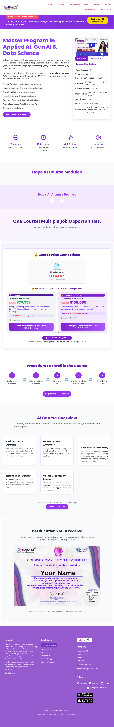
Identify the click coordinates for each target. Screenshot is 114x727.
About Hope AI (82, 651)
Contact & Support (47, 659)
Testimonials (74, 4)
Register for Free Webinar (57, 394)
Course (61, 4)
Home (51, 4)
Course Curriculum (48, 649)
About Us (107, 4)
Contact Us (90, 10)
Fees (86, 4)
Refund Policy (71, 714)
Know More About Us (12, 673)
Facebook (83, 683)
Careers (80, 657)
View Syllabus (97, 58)
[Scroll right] (62, 201)
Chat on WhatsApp (48, 662)
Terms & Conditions (45, 714)
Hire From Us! (105, 10)
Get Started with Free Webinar (97, 20)
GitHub (106, 683)
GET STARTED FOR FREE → (17, 114)
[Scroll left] (52, 201)
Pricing (43, 652)
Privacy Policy (59, 714)
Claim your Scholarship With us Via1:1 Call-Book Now (31, 327)
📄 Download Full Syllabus (57, 338)
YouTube (106, 688)
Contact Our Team (57, 507)
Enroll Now (82, 58)
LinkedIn (95, 683)
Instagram (94, 688)
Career (96, 4)
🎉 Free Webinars (49, 645)
